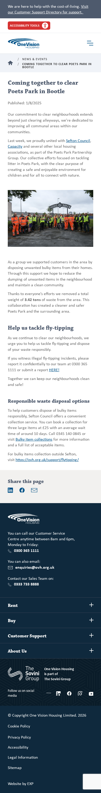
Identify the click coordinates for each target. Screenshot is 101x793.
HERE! (54, 369)
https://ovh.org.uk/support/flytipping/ (47, 459)
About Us (17, 651)
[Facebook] (22, 490)
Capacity (15, 146)
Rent (13, 605)
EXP (30, 783)
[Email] (34, 490)
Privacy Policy (19, 737)
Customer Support (27, 636)
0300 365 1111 (26, 550)
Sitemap (14, 767)
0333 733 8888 (26, 584)
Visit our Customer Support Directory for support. (48, 9)
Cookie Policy (19, 726)
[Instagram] (80, 693)
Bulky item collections (34, 439)
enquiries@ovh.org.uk (34, 567)
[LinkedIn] (10, 490)
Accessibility (18, 747)
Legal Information (23, 757)
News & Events (34, 59)
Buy (12, 621)
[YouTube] (91, 693)
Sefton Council (78, 140)
